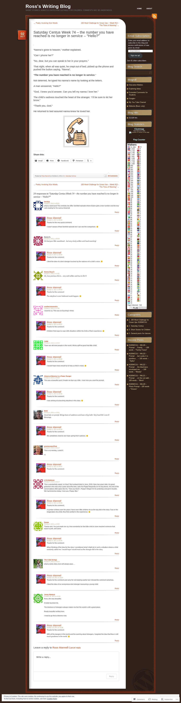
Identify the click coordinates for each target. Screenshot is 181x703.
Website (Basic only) (137, 106)
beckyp (47, 202)
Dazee (46, 522)
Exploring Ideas (135, 89)
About (149, 9)
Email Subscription (138, 35)
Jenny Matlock (49, 595)
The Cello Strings (50, 560)
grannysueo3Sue (50, 446)
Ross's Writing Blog (48, 6)
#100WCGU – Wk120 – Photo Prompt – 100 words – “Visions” (139, 386)
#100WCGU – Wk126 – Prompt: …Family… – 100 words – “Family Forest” (139, 347)
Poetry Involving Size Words (46, 23)
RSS (153, 17)
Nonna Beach (49, 272)
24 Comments (113, 176)
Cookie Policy (52, 699)
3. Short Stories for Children (139, 330)
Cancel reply (75, 648)
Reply (117, 212)
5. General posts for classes (140, 333)
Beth (46, 411)
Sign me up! (135, 55)
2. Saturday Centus (70, 176)
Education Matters (136, 85)
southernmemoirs (51, 307)
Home (139, 9)
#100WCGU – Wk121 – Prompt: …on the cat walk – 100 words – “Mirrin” (139, 378)
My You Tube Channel (137, 102)
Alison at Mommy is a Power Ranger (57, 376)
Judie (46, 341)
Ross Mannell (46, 176)
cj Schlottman (49, 480)
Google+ (132, 99)
